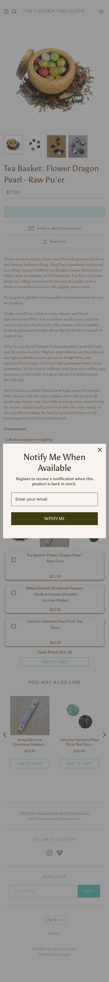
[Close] (100, 450)
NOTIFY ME (54, 518)
